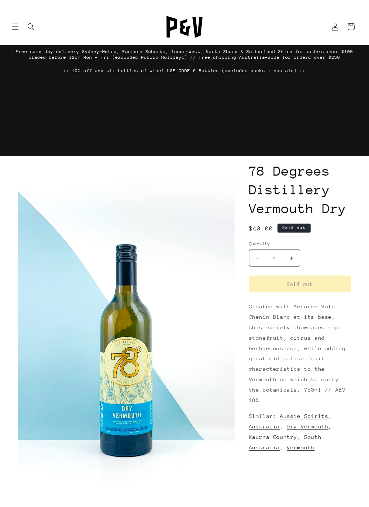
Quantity (259, 243)
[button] (15, 27)
